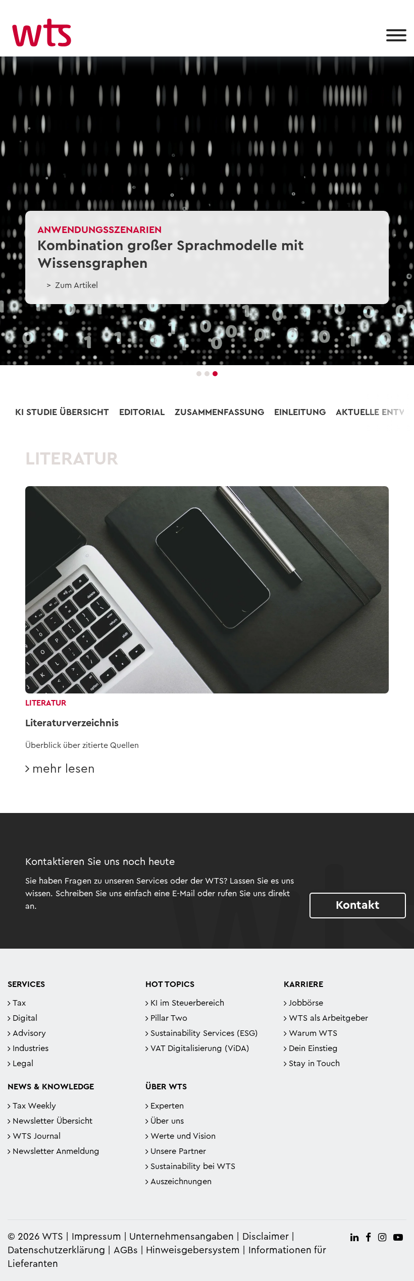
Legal (23, 1064)
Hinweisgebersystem (193, 1250)
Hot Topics (169, 984)
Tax (19, 1003)
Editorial (142, 412)
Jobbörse (306, 1003)
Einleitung (300, 412)
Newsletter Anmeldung (56, 1151)
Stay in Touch (314, 1064)
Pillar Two (168, 1018)
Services (26, 984)
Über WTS (166, 1087)
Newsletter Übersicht (52, 1121)
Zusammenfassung (219, 412)
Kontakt (358, 905)
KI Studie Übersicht (62, 412)
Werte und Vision (183, 1136)
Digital (25, 1018)
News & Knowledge (51, 1087)
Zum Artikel (76, 285)
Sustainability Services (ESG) (204, 1033)
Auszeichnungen (181, 1182)
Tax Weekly (34, 1106)
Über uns (167, 1121)
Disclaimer (265, 1237)
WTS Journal (37, 1136)
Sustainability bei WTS (192, 1166)
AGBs (126, 1250)
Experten (167, 1106)
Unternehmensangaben (182, 1237)
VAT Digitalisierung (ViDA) (199, 1048)
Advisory (29, 1033)
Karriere (303, 984)
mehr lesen (63, 769)
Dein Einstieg (313, 1048)
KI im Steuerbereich (187, 1003)
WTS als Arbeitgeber (328, 1018)
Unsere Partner (178, 1151)
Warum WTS (313, 1033)
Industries (30, 1048)
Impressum (96, 1237)
